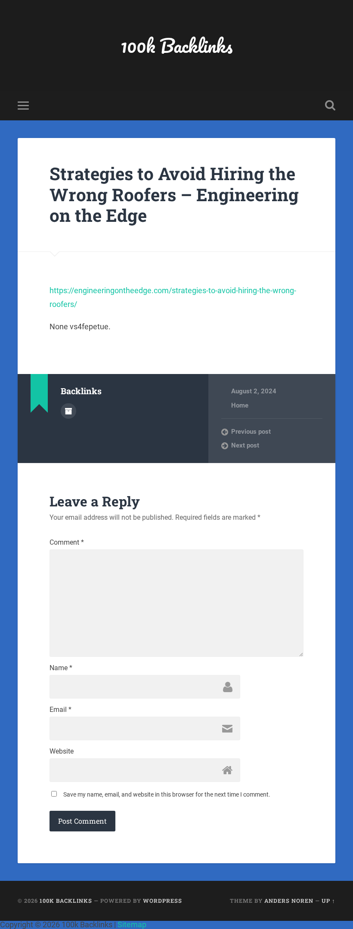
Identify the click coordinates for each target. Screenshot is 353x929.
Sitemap (132, 924)
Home (239, 405)
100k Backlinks (176, 45)
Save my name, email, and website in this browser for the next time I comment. (166, 794)
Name (61, 668)
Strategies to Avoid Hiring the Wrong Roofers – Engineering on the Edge (174, 194)
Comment (67, 542)
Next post (245, 445)
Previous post (251, 431)
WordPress (162, 900)
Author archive (68, 411)
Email (60, 709)
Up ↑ (328, 900)
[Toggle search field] (330, 105)
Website (62, 751)
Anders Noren (288, 900)
